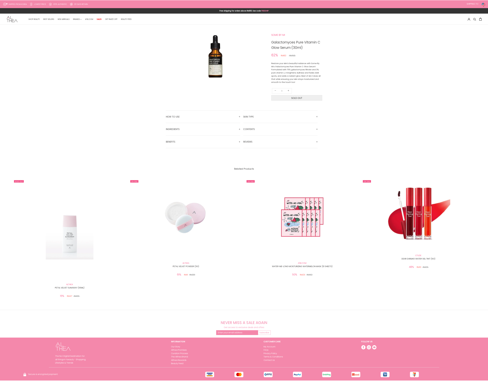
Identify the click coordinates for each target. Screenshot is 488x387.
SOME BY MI (278, 35)
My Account (269, 346)
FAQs (266, 350)
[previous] (204, 62)
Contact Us (269, 360)
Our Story (175, 346)
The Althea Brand (179, 356)
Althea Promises (179, 350)
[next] (233, 62)
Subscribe (264, 332)
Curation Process (179, 353)
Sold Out (296, 98)
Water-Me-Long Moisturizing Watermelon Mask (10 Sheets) (302, 266)
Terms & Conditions (273, 356)
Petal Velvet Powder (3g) (186, 266)
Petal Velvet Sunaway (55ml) (69, 287)
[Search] (474, 19)
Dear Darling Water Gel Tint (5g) (418, 258)
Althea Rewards (178, 360)
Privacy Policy (270, 353)
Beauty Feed (177, 363)
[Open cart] (480, 19)
